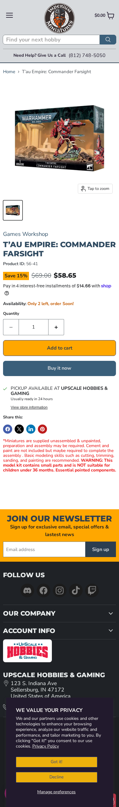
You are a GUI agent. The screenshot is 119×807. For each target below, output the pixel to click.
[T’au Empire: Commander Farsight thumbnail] (12, 210)
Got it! (56, 762)
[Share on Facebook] (7, 429)
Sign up (100, 549)
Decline (56, 777)
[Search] (108, 39)
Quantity (11, 313)
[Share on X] (19, 429)
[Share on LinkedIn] (30, 429)
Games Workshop (25, 234)
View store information (29, 407)
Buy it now (59, 368)
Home (9, 71)
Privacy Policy (45, 746)
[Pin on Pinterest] (42, 429)
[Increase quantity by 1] (56, 327)
